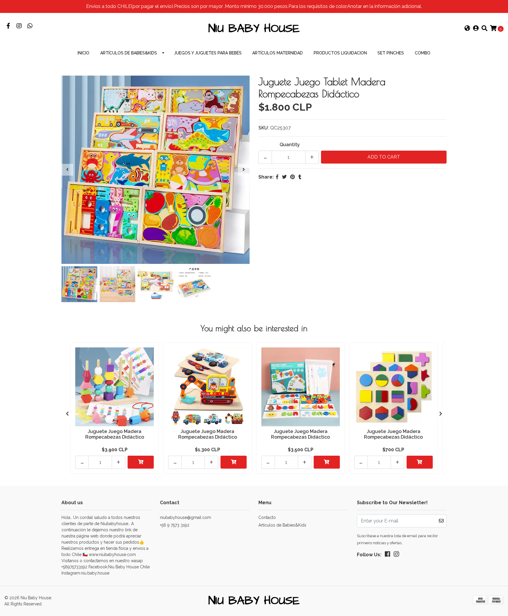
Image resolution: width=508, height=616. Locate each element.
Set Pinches (390, 53)
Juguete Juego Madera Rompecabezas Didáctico (114, 434)
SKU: (263, 128)
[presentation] (67, 170)
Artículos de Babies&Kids (128, 53)
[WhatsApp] (30, 26)
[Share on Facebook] (277, 177)
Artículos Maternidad (277, 53)
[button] (467, 28)
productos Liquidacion (340, 53)
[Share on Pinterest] (292, 177)
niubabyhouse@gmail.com (185, 517)
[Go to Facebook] (8, 26)
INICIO (83, 53)
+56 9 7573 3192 (174, 525)
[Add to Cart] (141, 462)
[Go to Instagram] (19, 26)
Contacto (267, 517)
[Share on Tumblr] (299, 177)
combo (422, 53)
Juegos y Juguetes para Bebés (208, 53)
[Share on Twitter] (284, 177)
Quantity (290, 144)
